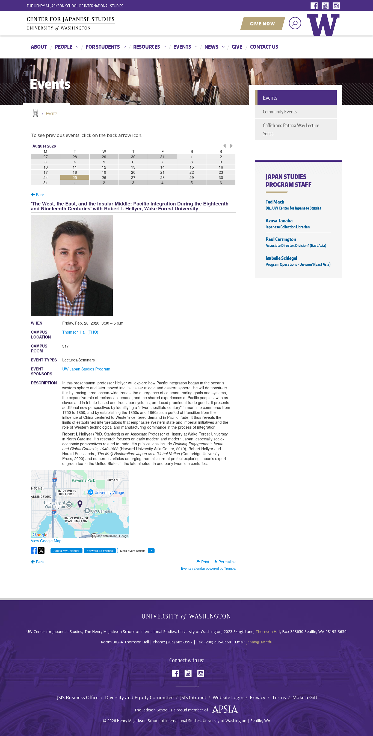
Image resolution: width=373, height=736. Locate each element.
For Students (103, 46)
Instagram (337, 6)
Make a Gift (304, 697)
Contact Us (264, 46)
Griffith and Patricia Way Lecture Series (291, 129)
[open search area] (295, 23)
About (39, 46)
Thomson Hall (268, 631)
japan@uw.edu (259, 641)
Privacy (257, 697)
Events (182, 46)
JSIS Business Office (78, 697)
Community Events (280, 111)
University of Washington (324, 29)
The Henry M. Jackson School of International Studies (75, 6)
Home (35, 113)
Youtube (326, 6)
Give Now (262, 23)
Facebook (315, 6)
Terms (279, 697)
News (211, 46)
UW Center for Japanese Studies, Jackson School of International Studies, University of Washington (81, 24)
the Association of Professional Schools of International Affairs (223, 709)
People (63, 46)
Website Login (228, 697)
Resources (146, 46)
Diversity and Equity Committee (139, 697)
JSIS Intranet (193, 697)
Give (237, 46)
